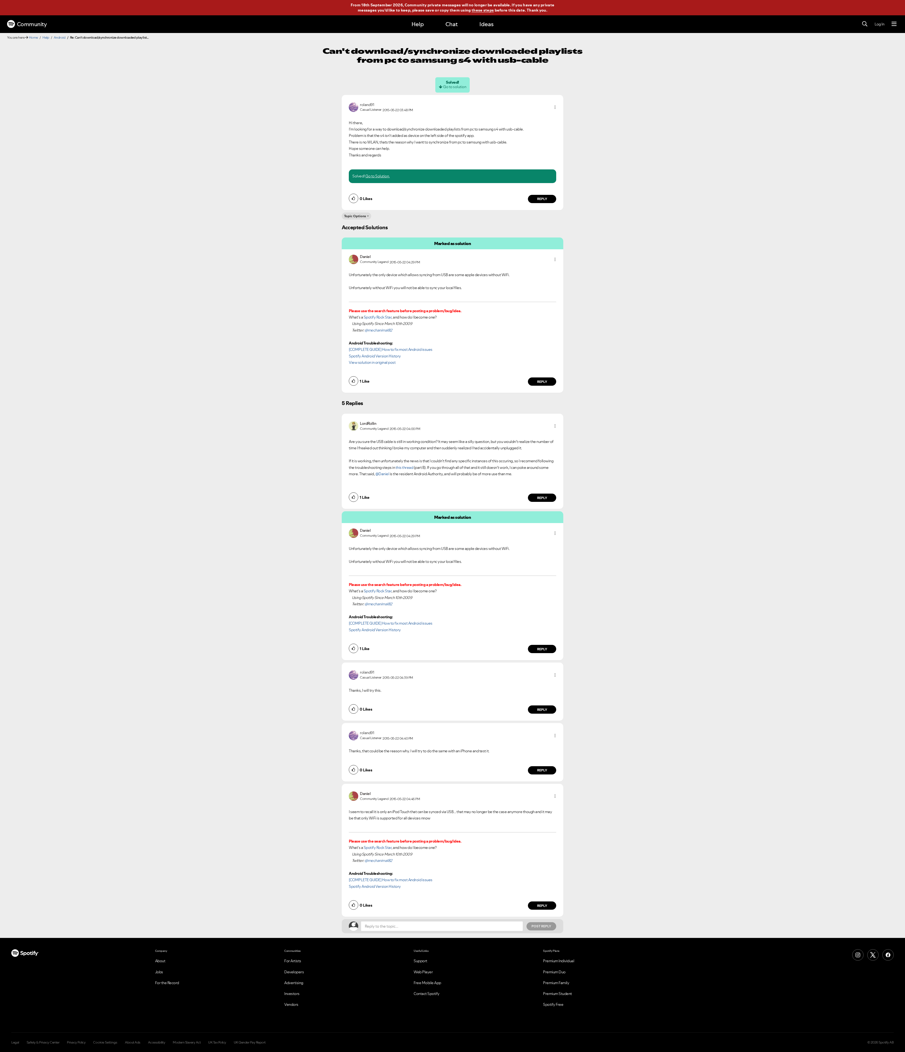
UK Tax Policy (217, 1042)
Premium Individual (558, 960)
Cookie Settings (105, 1042)
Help (417, 24)
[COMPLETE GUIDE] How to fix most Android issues (390, 349)
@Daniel (382, 473)
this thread (404, 467)
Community (32, 24)
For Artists (292, 960)
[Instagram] (858, 955)
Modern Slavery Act (187, 1042)
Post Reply (541, 926)
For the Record (167, 982)
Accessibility (156, 1042)
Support (420, 960)
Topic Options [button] (355, 216)
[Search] (865, 24)
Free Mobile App (427, 982)
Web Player (423, 971)
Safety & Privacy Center (43, 1042)
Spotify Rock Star (378, 317)
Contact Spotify (427, 993)
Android (60, 37)
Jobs (159, 971)
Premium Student (557, 993)
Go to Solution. (377, 176)
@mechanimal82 (378, 330)
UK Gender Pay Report (250, 1042)
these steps (483, 10)
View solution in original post (372, 362)
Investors (292, 993)
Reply (542, 198)
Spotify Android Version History (375, 356)
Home (33, 37)
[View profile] (353, 106)
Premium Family (556, 982)
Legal (15, 1042)
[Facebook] (888, 955)
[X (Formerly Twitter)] (873, 955)
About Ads (132, 1042)
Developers (294, 971)
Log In (879, 24)
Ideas (486, 24)
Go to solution (454, 86)
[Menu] (894, 24)
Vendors (291, 1004)
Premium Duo (554, 971)
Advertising (293, 982)
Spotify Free (553, 1004)
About (160, 960)
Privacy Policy (76, 1042)
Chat (451, 24)
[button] (555, 107)
